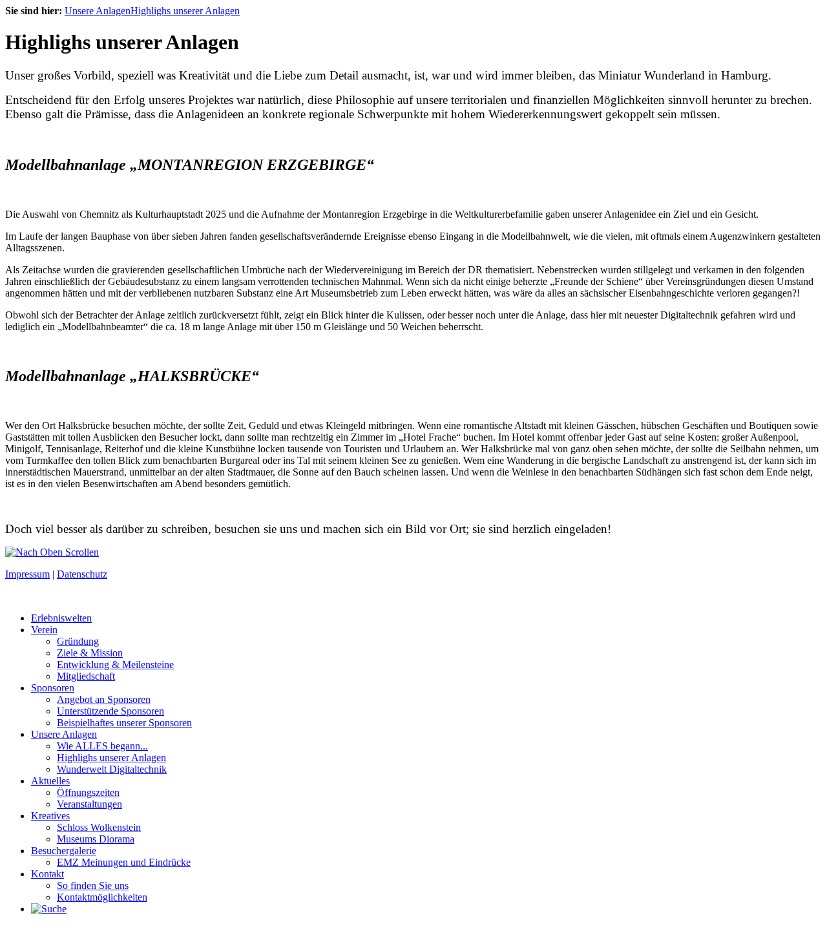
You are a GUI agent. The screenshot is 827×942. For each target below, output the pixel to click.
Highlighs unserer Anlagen (185, 10)
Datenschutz (82, 574)
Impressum (27, 574)
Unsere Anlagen (98, 10)
